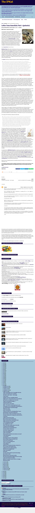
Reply (5, 214)
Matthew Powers (5, 49)
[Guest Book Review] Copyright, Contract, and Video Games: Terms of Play (17, 355)
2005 (3, 475)
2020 (3, 370)
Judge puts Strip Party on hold (8, 417)
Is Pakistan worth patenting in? (8, 426)
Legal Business (16, 267)
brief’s (4, 59)
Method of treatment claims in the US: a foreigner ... (12, 459)
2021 (3, 369)
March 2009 (5, 467)
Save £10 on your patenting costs (9, 441)
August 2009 (5, 391)
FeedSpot (22, 263)
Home (2, 23)
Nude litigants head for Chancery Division (10, 437)
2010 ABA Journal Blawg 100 (21, 277)
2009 (4, 385)
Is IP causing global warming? (8, 422)
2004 (4, 476)
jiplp (3, 496)
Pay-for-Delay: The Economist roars (9, 446)
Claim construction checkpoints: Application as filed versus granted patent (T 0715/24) (19, 342)
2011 (3, 382)
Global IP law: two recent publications (10, 427)
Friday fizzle (5, 416)
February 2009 (6, 468)
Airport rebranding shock (7, 431)
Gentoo (5, 187)
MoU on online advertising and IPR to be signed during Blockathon (13, 499)
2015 (3, 377)
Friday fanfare (5, 396)
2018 (3, 373)
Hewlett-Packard (27, 152)
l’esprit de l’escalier (12, 38)
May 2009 (5, 464)
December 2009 (6, 386)
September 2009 (6, 390)
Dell (22, 152)
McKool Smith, (10, 140)
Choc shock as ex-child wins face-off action (10, 400)
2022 (3, 368)
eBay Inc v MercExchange (21, 156)
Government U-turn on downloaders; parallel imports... (12, 406)
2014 (3, 378)
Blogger (19, 507)
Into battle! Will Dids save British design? (10, 407)
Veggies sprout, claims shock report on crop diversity (12, 398)
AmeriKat (5, 23)
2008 (4, 471)
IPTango (4, 494)
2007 (3, 472)
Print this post (5, 167)
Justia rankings (22, 262)
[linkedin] (32, 503)
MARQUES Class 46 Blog (7, 498)
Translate (9, 483)
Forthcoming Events (16, 19)
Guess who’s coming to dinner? (8, 430)
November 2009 (6, 387)
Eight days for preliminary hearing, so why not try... (12, 445)
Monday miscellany (6, 460)
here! (31, 9)
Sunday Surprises (8, 327)
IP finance (4, 488)
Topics (22, 19)
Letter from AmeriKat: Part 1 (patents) (9, 393)
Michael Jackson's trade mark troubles (10, 455)
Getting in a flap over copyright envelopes (10, 397)
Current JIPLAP (5, 436)
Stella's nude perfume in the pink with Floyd (10, 420)
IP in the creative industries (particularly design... (12, 452)
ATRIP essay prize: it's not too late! (9, 421)
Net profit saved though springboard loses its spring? (12, 456)
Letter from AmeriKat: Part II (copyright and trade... (12, 392)
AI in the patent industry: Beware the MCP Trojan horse (14, 323)
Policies (25, 19)
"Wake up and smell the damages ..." (9, 401)
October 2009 (5, 388)
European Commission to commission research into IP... (12, 415)
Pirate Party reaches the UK (8, 440)
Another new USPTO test (7, 402)
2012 (3, 381)
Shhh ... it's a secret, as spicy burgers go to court (11, 405)
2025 (3, 364)
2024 (3, 365)
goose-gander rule (24, 141)
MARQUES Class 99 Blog (7, 500)
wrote (11, 51)
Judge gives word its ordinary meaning (9, 447)
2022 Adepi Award (17, 268)
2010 (3, 383)
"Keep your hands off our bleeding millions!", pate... (12, 411)
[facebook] (29, 503)
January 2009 (5, 469)
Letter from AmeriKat (7, 410)
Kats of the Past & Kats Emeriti (7, 19)
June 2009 (5, 463)
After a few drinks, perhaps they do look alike (11, 425)
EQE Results (5, 451)
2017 (3, 374)
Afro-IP (4, 491)
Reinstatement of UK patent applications (10, 412)
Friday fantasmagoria (7, 435)
